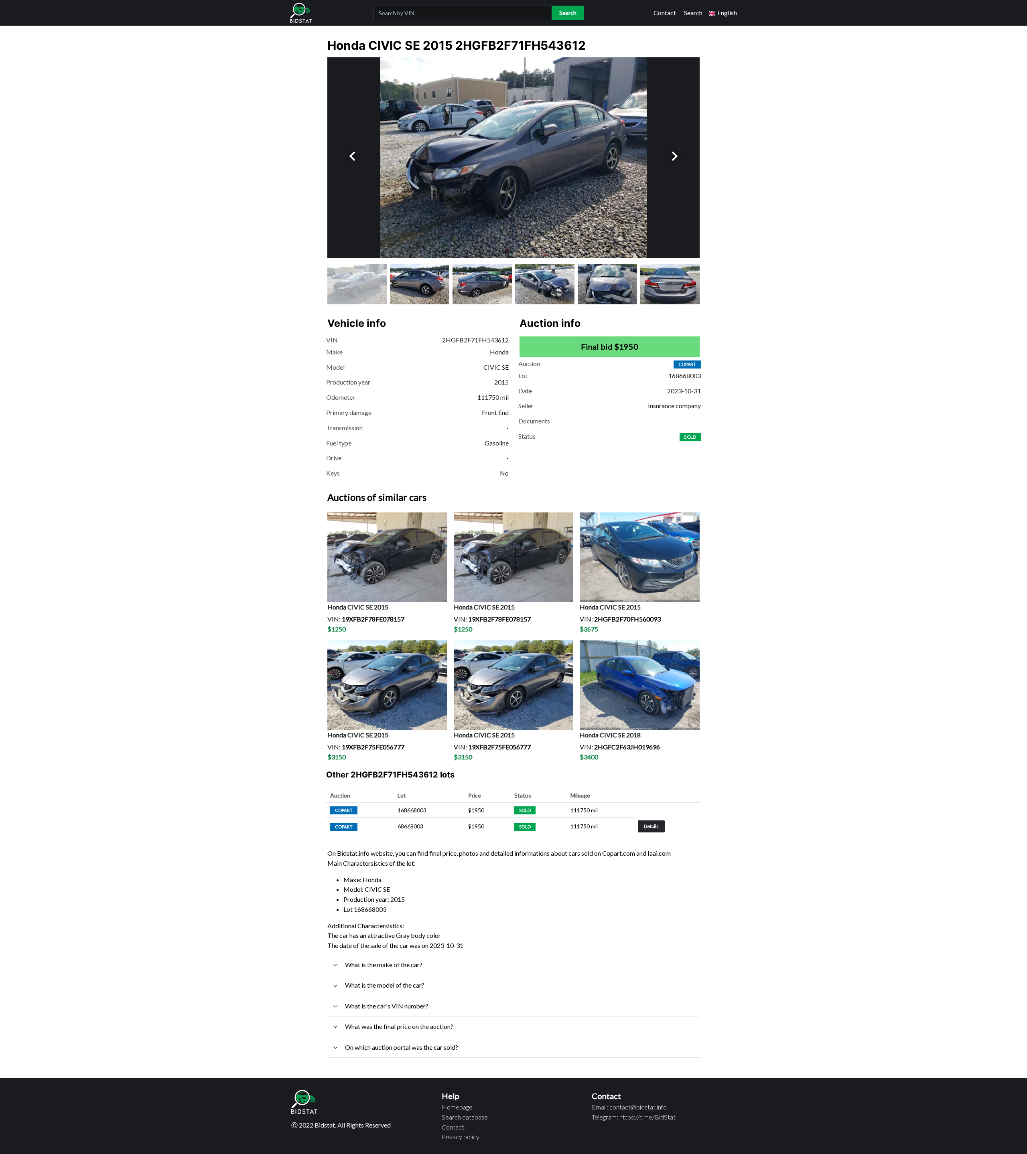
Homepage (457, 1107)
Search (693, 12)
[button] (723, 13)
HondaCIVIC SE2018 (610, 735)
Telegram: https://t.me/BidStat (634, 1117)
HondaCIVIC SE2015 (357, 607)
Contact (665, 12)
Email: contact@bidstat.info (629, 1107)
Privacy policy (460, 1136)
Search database (465, 1117)
